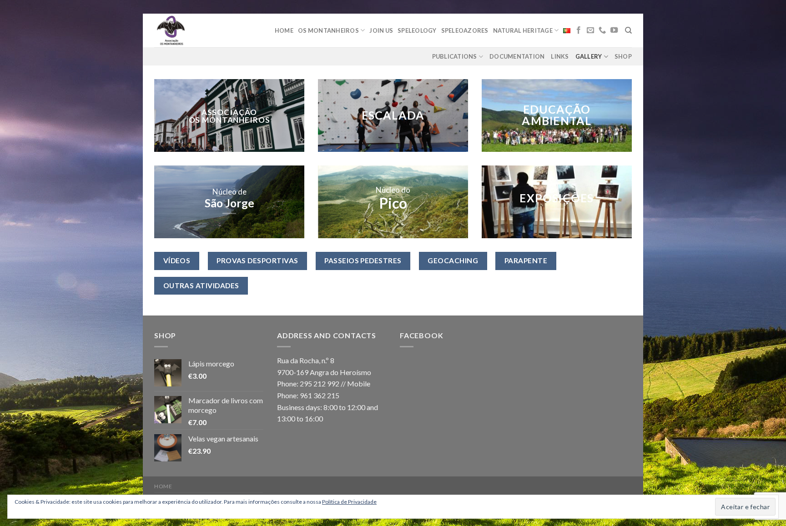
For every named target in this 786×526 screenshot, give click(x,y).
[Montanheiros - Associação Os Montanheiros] (194, 30)
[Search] (628, 30)
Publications (454, 56)
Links (560, 56)
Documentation (516, 56)
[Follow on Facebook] (578, 30)
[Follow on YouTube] (614, 30)
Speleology (417, 30)
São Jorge (229, 203)
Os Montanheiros (328, 30)
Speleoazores (465, 30)
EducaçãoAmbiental (556, 115)
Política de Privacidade (349, 501)
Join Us (381, 30)
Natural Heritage (523, 30)
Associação (229, 111)
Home (284, 30)
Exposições (556, 198)
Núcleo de (229, 191)
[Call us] (602, 30)
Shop (623, 56)
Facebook (421, 335)
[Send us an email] (590, 30)
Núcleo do (393, 190)
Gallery (588, 56)
